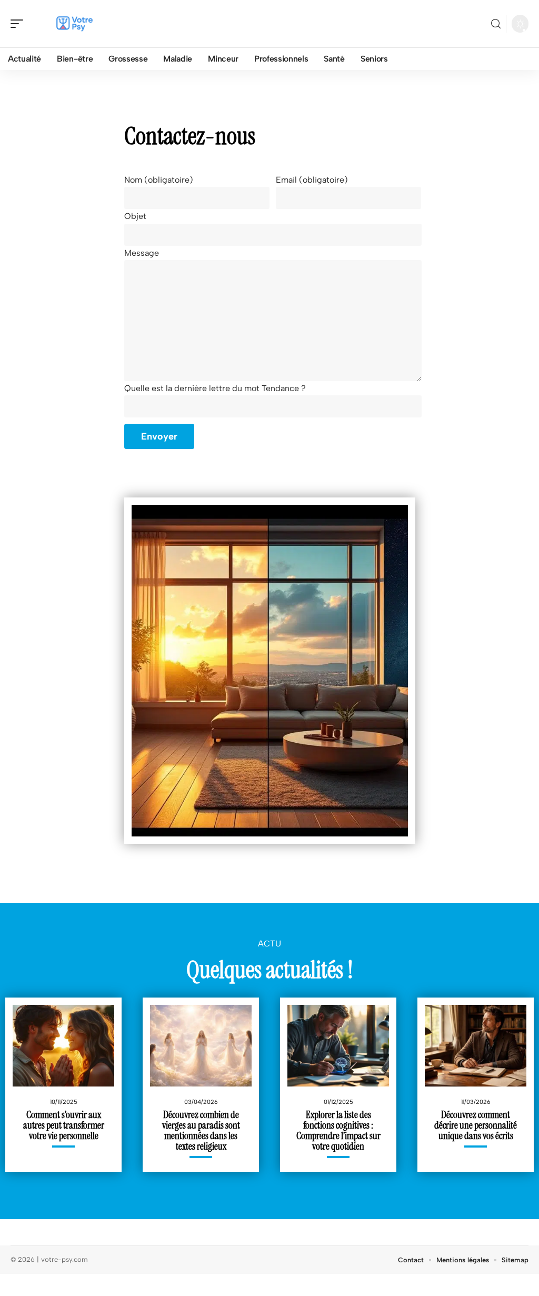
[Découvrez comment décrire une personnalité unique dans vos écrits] (475, 1045)
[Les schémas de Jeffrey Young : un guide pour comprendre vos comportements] (270, 670)
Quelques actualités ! (269, 969)
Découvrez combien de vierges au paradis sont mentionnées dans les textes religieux (201, 1130)
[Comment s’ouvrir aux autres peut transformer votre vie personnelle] (63, 1045)
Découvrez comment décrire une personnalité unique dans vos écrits (475, 1125)
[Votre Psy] (75, 23)
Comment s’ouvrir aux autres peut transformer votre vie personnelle (63, 1125)
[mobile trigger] (19, 23)
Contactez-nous (189, 136)
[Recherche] (495, 24)
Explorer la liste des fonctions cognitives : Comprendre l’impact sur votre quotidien (338, 1130)
